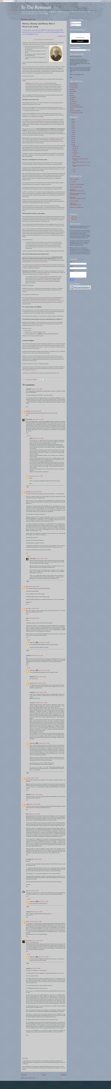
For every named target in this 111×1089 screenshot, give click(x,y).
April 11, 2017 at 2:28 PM (35, 968)
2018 (72, 136)
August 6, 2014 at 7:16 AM (37, 389)
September (75, 152)
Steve (31, 476)
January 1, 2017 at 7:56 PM (43, 957)
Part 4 (45, 39)
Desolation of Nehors (74, 83)
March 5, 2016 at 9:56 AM (37, 859)
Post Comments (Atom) (30, 1078)
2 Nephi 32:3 (33, 370)
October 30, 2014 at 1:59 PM (36, 794)
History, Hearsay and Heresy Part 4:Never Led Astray (81, 166)
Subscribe (80, 41)
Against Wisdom (73, 91)
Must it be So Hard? (76, 156)
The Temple (72, 99)
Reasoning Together (74, 85)
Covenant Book (73, 97)
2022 (72, 128)
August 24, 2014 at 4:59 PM (36, 491)
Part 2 (39, 39)
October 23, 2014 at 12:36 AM (40, 692)
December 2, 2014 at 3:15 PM (43, 743)
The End (71, 93)
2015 (72, 142)
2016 (72, 140)
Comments (74, 25)
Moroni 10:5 (56, 373)
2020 (72, 132)
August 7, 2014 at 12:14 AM (38, 419)
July (73, 169)
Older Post (64, 1075)
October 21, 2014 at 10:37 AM (32, 778)
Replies (29, 435)
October (74, 150)
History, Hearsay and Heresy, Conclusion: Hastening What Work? (78, 194)
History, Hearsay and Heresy (75, 110)
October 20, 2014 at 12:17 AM (37, 655)
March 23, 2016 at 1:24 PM (33, 890)
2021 (72, 130)
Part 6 (52, 39)
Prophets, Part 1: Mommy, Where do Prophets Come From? (78, 197)
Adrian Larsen (33, 642)
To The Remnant (36, 7)
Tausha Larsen (74, 219)
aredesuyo (32, 683)
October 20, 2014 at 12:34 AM (44, 642)
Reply (27, 406)
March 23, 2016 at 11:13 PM (36, 911)
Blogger (57, 1086)
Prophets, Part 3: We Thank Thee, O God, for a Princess (77, 190)
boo (26, 608)
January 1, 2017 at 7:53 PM (37, 940)
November (75, 148)
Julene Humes (29, 940)
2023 (72, 126)
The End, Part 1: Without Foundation (77, 184)
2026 (72, 119)
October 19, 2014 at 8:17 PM (33, 618)
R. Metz (27, 921)
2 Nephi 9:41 (46, 346)
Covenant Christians (74, 87)
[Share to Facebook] (44, 379)
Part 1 (36, 39)
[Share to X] (43, 379)
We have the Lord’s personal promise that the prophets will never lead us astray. (47, 300)
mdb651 (27, 804)
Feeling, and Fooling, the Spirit (76, 187)
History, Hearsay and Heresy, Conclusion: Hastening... (80, 159)
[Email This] (40, 379)
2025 (72, 121)
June (74, 171)
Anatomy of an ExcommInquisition (76, 207)
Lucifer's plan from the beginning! (40, 261)
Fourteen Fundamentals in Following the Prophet (42, 119)
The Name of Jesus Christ (75, 105)
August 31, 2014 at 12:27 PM (33, 608)
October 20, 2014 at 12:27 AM (44, 670)
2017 (72, 138)
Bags (27, 890)
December (75, 146)
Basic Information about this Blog (76, 112)
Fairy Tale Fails (73, 181)
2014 (72, 144)
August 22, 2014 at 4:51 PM (38, 438)
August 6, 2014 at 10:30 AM (35, 411)
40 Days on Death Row (74, 179)
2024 (72, 123)
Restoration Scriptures (74, 201)
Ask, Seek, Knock (73, 101)
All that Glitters (73, 103)
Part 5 (48, 39)
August (74, 155)
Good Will (28, 491)
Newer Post (24, 1075)
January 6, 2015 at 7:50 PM (35, 804)
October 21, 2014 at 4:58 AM (40, 676)
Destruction (72, 89)
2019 (72, 134)
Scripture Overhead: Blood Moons (76, 107)
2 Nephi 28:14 (39, 325)
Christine (28, 411)
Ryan (27, 586)
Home (44, 1075)
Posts (73, 22)
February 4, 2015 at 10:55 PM (34, 814)
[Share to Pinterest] (46, 379)
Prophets (71, 108)
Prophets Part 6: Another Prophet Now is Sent (75, 204)
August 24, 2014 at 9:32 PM (34, 586)
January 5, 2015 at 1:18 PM (37, 476)
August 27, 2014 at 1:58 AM (42, 558)
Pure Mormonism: (46, 274)
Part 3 (42, 39)
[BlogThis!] (41, 379)
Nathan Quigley (29, 419)
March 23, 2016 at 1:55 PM (43, 901)
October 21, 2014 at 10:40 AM (40, 683)
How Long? (72, 95)
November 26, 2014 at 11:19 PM (41, 702)
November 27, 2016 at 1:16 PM (35, 921)
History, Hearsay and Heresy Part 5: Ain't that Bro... (81, 162)
